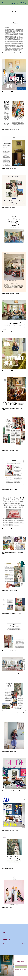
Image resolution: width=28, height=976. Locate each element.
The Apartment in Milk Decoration (10, 168)
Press (3, 932)
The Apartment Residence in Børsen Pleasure (13, 650)
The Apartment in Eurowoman (9, 528)
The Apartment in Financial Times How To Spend (12, 409)
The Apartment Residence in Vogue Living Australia (12, 673)
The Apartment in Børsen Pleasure (10, 129)
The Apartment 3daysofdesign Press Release (13, 52)
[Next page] (21, 918)
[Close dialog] (27, 955)
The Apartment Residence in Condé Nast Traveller (12, 553)
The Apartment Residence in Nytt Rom (11, 613)
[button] (21, 3)
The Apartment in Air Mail (8, 207)
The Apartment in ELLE (7, 91)
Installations (5, 934)
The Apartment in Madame (9, 331)
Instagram (4, 954)
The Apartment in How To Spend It (11, 590)
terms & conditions (17, 946)
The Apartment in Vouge (8, 245)
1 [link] (6, 918)
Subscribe (23, 943)
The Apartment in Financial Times (10, 293)
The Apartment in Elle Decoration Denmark (13, 712)
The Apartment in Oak (7, 907)
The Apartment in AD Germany (10, 830)
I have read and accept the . (12, 946)
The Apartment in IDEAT (8, 868)
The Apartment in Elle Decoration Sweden (12, 790)
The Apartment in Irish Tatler (9, 489)
